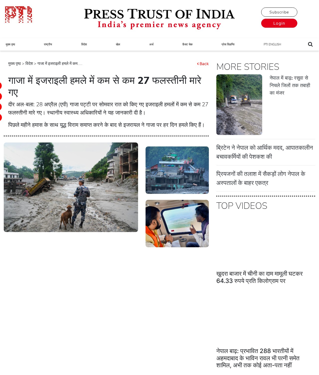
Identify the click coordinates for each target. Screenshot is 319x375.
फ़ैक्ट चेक (187, 44)
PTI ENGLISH (272, 44)
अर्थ (151, 44)
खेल (118, 44)
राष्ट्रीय (48, 44)
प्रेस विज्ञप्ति (228, 44)
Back (204, 63)
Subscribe (279, 12)
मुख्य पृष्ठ (10, 44)
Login (279, 23)
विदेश (84, 44)
